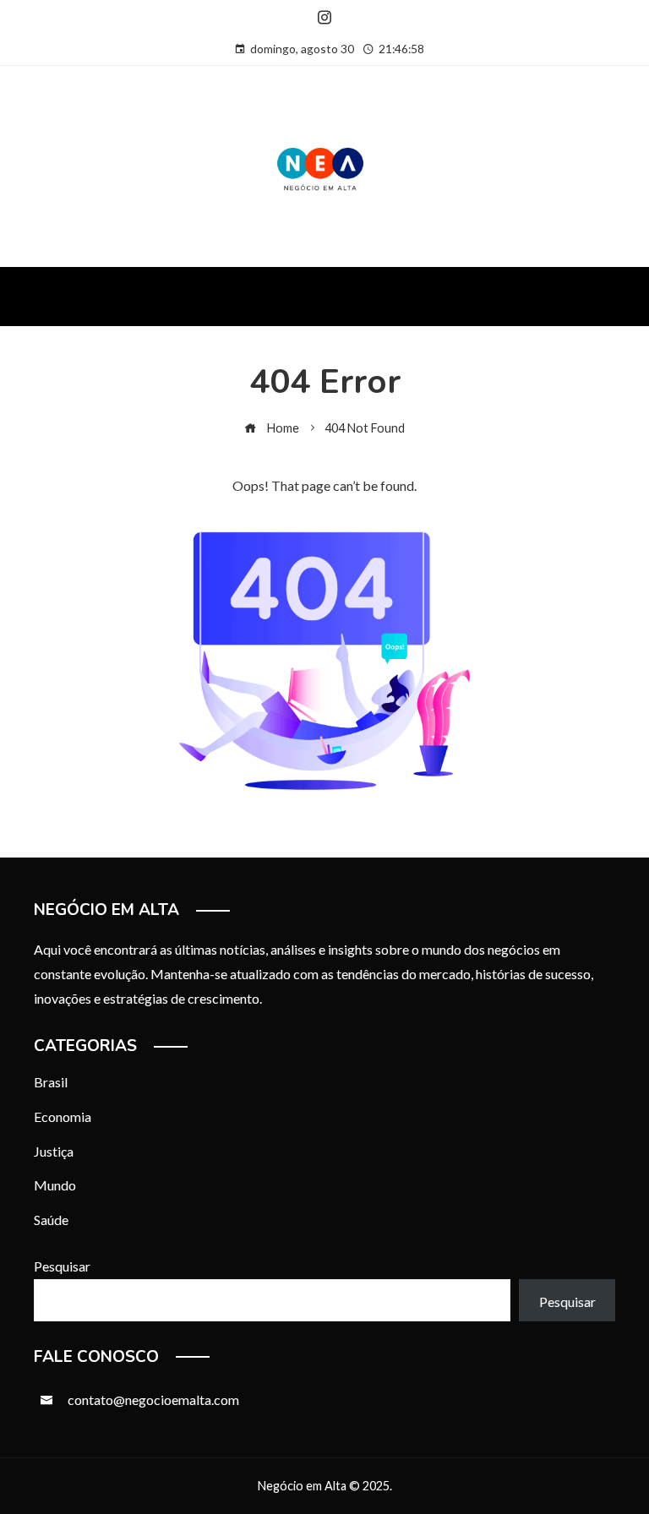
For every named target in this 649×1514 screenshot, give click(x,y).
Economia (62, 1116)
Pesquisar (62, 1266)
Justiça (54, 1151)
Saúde (51, 1220)
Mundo (55, 1185)
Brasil (51, 1082)
